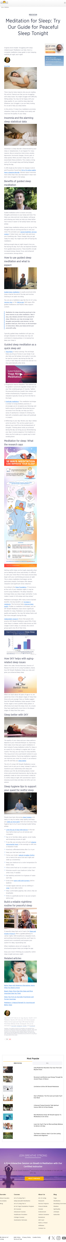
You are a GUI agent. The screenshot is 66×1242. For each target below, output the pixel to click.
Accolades (3, 1201)
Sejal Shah (7, 66)
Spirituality (57, 1209)
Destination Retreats (20, 1220)
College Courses (19, 1217)
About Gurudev (4, 1198)
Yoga (55, 1198)
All (47, 1063)
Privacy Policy (26, 1237)
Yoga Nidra (9, 351)
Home (2, 7)
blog (55, 1194)
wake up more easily (13, 822)
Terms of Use (18, 1239)
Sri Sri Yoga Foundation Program (24, 1206)
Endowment (42, 1212)
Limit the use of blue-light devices (17, 830)
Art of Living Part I (19, 1198)
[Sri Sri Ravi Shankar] (53, 1239)
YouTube (13, 1025)
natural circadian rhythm (26, 855)
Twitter (24, 1025)
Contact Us (41, 1228)
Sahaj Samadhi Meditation (22, 1201)
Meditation (6, 7)
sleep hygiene (27, 817)
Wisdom (56, 1206)
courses (17, 1194)
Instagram (19, 1025)
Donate (40, 1209)
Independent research (11, 619)
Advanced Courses (20, 1212)
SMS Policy (17, 1237)
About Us (41, 1194)
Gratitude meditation (12, 401)
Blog (1, 1203)
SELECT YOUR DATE (34, 1178)
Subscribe (57, 1214)
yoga (7, 888)
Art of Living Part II (20, 1203)
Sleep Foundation (20, 587)
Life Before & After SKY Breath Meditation (46, 1086)
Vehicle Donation (43, 1214)
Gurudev (3, 1194)
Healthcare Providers (20, 1214)
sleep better (22, 761)
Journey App (8, 302)
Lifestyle (56, 1212)
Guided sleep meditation (12, 292)
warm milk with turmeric (22, 880)
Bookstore (41, 1217)
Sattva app (20, 302)
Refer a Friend (42, 1222)
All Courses (17, 1209)
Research (41, 1201)
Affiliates (41, 1225)
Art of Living (42, 1198)
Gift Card (41, 1220)
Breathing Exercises (60, 1203)
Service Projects (43, 1203)
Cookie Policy (37, 1237)
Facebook (32, 1025)
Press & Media (42, 1206)
